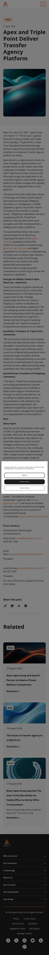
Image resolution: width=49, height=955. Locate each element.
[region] (24, 477)
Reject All (24, 475)
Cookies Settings (24, 488)
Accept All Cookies (24, 481)
